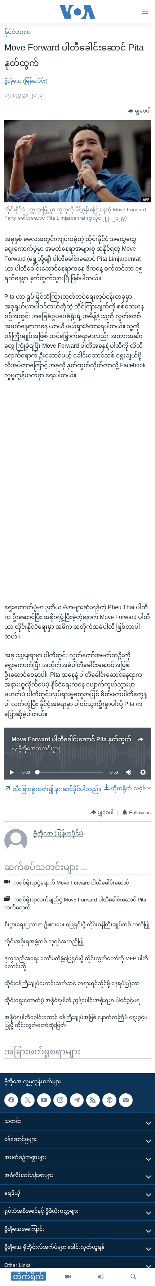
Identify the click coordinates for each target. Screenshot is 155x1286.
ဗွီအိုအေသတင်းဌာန (39, 748)
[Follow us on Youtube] (44, 1100)
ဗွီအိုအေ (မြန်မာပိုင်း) (26, 81)
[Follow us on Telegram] (77, 1100)
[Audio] (100, 1277)
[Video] (68, 1277)
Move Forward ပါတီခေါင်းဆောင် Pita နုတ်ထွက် (71, 739)
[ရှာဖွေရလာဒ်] (133, 1277)
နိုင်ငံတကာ (17, 32)
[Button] (139, 111)
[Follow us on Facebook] (11, 1100)
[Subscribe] (126, 1100)
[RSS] (93, 1100)
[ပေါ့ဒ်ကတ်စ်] (109, 1100)
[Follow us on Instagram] (60, 1100)
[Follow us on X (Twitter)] (27, 1100)
